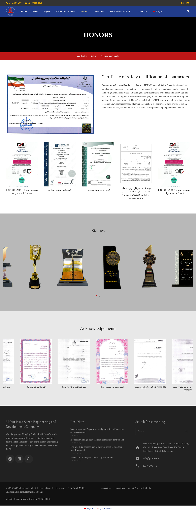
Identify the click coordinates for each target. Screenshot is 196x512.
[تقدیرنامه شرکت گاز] (16, 365)
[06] (129, 267)
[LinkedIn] (187, 2)
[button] (188, 11)
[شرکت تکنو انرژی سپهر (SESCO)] (130, 365)
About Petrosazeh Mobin (139, 488)
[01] (91, 267)
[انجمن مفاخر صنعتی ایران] (92, 365)
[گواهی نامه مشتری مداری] (98, 171)
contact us (105, 488)
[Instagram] (182, 2)
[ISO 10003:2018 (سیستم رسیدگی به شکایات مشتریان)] (22, 171)
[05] (168, 267)
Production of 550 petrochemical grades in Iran (91, 457)
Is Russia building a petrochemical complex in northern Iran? (97, 439)
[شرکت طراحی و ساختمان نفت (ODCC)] (168, 365)
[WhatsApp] (28, 459)
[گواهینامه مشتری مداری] (60, 171)
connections (119, 488)
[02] (53, 267)
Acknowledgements (110, 56)
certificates (82, 56)
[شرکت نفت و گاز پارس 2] (54, 365)
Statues (94, 56)
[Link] (10, 11)
